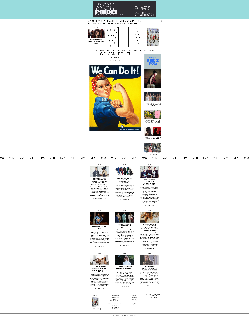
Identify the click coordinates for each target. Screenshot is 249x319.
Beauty (108, 50)
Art (118, 50)
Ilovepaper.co (114, 308)
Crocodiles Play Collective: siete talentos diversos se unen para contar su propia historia (149, 227)
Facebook (134, 297)
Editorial (102, 50)
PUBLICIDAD (115, 299)
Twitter (134, 299)
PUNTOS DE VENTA (114, 300)
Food (130, 50)
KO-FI (134, 305)
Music (135, 50)
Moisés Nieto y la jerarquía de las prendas (124, 226)
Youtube (134, 302)
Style (96, 50)
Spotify (134, 303)
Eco (114, 50)
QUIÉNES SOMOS (115, 297)
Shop (145, 50)
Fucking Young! (115, 305)
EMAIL (135, 134)
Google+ (2, 318)
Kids (140, 50)
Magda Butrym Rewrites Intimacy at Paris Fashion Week (149, 268)
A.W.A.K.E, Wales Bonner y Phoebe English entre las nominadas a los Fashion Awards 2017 (99, 181)
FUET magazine (115, 307)
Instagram (151, 50)
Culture (124, 50)
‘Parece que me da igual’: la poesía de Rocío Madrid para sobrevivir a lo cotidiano (152, 121)
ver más (127, 199)
